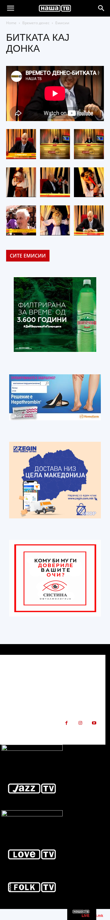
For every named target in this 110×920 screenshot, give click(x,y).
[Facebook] (66, 723)
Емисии (62, 22)
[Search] (101, 8)
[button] (10, 8)
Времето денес (36, 22)
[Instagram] (80, 723)
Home (11, 22)
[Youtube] (94, 723)
